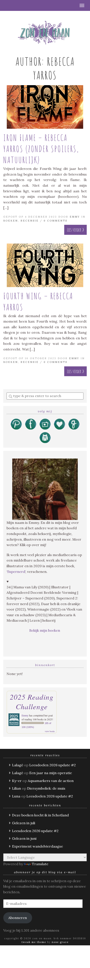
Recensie (30, 220)
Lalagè (17, 765)
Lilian (16, 788)
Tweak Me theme (34, 942)
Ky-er (17, 780)
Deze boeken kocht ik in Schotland (40, 815)
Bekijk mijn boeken (45, 630)
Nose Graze (60, 942)
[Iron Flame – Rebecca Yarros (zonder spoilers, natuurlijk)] (45, 107)
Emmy (75, 216)
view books (50, 731)
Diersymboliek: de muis (46, 788)
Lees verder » (75, 230)
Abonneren (17, 918)
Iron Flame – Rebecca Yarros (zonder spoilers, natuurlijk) (41, 148)
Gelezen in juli (23, 823)
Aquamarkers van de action (51, 780)
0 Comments (55, 220)
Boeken (10, 220)
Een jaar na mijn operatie (50, 773)
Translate (40, 864)
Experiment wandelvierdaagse (37, 846)
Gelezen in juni (24, 838)
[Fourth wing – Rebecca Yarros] (45, 265)
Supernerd (16, 571)
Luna (16, 796)
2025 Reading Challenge (32, 701)
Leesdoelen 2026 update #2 (52, 765)
